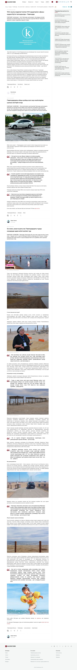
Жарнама (58, 657)
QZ (58, 1)
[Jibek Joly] (65, 6)
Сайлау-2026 (50, 6)
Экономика (7, 659)
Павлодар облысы (11, 84)
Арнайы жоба (33, 6)
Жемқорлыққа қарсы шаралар (37, 659)
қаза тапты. (37, 208)
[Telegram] (14, 87)
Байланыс (58, 655)
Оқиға (6, 652)
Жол (24, 212)
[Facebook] (17, 87)
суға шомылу (27, 628)
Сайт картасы (59, 652)
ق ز (66, 1)
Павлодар (20, 628)
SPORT (47, 1)
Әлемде (7, 661)
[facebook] (59, 646)
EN (62, 1)
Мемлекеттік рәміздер (35, 657)
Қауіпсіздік (34, 628)
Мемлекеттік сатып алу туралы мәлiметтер (40, 661)
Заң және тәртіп (21, 6)
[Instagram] (8, 87)
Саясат (6, 655)
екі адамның (38, 618)
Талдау (6, 657)
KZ (56, 1)
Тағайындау (14, 6)
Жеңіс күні (26, 84)
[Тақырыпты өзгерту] (53, 2)
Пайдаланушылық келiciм (36, 652)
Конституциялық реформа (42, 6)
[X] (21, 87)
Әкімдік (19, 212)
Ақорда (9, 6)
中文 (64, 1)
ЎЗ (68, 1)
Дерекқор (27, 6)
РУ (60, 1)
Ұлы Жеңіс (20, 84)
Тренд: (6, 6)
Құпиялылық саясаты (35, 655)
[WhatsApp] (11, 87)
